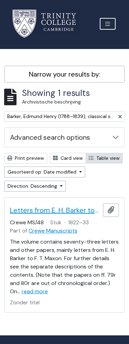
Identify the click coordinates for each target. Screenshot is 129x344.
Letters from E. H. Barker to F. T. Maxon (55, 210)
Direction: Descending (33, 186)
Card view (71, 158)
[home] (48, 23)
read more (35, 291)
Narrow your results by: (64, 74)
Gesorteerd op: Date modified (43, 172)
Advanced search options (50, 137)
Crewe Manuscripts (53, 230)
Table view (107, 158)
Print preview (28, 158)
